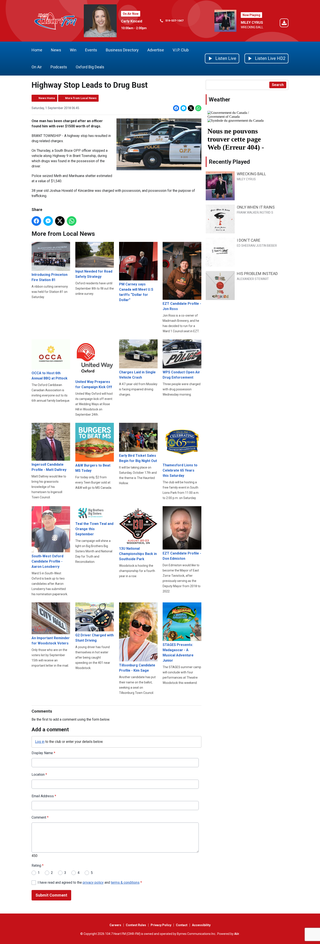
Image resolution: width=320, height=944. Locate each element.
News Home (47, 98)
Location (39, 774)
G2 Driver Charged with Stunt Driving (94, 637)
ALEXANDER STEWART (253, 279)
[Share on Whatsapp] (198, 108)
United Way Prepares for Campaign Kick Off (93, 384)
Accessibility (201, 925)
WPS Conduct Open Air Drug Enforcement (181, 374)
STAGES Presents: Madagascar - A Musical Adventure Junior (178, 652)
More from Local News (80, 98)
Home (37, 50)
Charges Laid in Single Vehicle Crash (137, 374)
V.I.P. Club (181, 50)
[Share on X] (191, 108)
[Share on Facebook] (176, 108)
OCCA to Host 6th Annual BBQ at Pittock (49, 375)
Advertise (155, 50)
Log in (39, 742)
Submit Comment (51, 895)
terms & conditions (125, 882)
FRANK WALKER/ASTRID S (255, 212)
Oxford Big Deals (90, 67)
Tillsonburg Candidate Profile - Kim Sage (137, 668)
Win (73, 50)
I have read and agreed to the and (90, 882)
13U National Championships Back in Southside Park (138, 553)
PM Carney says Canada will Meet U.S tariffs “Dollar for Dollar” (136, 292)
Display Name (43, 753)
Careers (115, 925)
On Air (37, 67)
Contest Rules (136, 925)
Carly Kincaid (131, 21)
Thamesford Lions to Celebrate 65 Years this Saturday (180, 470)
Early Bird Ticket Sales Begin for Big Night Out (138, 458)
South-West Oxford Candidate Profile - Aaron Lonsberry (47, 561)
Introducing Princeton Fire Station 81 (49, 277)
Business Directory (122, 50)
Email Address (44, 796)
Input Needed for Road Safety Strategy (93, 274)
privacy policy (93, 882)
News (56, 50)
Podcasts (59, 67)
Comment (40, 817)
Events (91, 50)
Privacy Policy (161, 925)
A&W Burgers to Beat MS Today (92, 467)
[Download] (284, 24)
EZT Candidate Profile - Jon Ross (182, 306)
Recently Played (229, 161)
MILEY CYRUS (252, 22)
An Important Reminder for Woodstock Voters (51, 640)
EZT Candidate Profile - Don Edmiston (182, 556)
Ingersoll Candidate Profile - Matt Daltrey (49, 467)
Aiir (236, 934)
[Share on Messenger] (183, 108)
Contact (181, 925)
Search (278, 85)
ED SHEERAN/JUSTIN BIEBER (257, 245)
